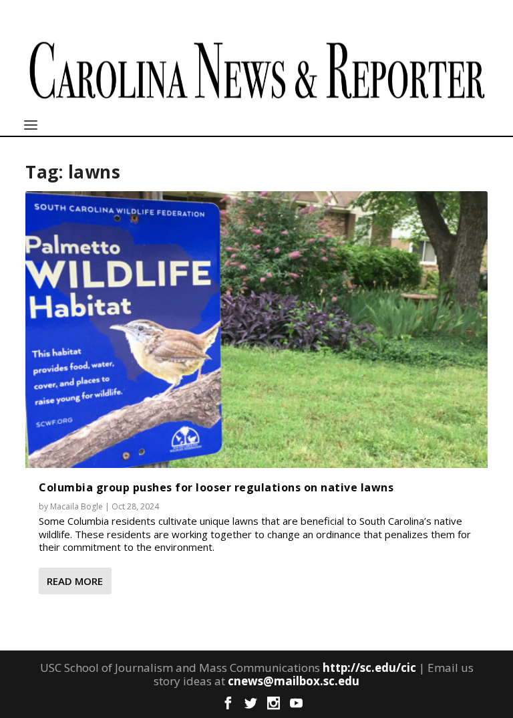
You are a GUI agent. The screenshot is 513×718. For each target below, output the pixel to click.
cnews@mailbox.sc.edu (293, 681)
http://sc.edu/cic (369, 667)
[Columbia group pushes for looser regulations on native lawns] (256, 329)
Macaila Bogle (76, 506)
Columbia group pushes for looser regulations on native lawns (216, 487)
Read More (75, 581)
